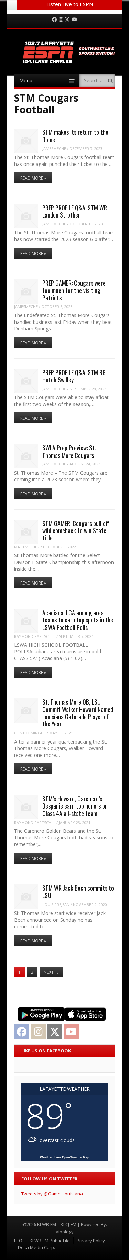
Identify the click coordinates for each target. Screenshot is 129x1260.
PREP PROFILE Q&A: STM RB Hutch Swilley (74, 376)
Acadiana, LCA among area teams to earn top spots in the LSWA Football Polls (77, 620)
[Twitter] (67, 19)
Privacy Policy (91, 1240)
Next (51, 972)
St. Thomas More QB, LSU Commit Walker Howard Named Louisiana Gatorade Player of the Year (77, 712)
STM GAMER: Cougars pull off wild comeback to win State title (75, 530)
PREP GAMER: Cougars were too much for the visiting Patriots (74, 290)
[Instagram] (61, 19)
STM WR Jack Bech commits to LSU (78, 891)
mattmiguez (27, 546)
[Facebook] (54, 19)
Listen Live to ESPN (69, 4)
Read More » (33, 178)
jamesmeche (54, 148)
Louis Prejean (55, 904)
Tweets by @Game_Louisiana (52, 1194)
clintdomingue (30, 732)
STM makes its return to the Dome (75, 136)
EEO (18, 1240)
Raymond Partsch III (34, 636)
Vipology (65, 1232)
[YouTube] (74, 19)
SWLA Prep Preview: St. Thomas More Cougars (69, 451)
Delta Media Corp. (36, 1247)
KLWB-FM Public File (50, 1240)
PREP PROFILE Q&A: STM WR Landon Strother (74, 211)
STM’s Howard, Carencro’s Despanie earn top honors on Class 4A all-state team (75, 806)
